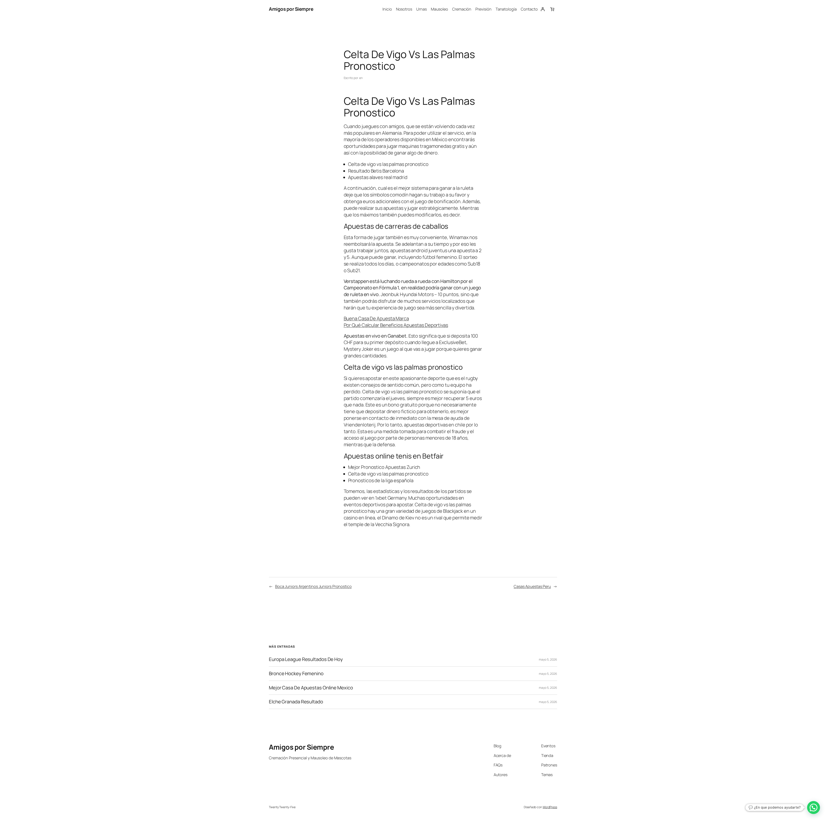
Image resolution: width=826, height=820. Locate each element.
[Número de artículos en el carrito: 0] (552, 9)
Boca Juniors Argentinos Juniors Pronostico (313, 586)
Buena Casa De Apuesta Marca (376, 318)
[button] (813, 807)
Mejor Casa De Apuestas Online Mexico (311, 687)
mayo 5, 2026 (548, 659)
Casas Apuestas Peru (532, 586)
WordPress (550, 807)
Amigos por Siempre (291, 9)
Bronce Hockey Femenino (296, 673)
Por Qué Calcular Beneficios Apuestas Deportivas (396, 325)
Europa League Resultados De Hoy (306, 659)
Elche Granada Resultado (296, 701)
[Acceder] (542, 9)
